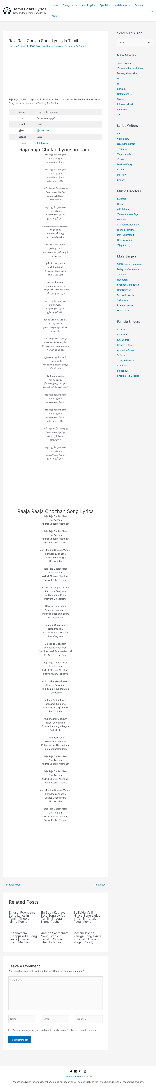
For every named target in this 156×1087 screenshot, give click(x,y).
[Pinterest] (80, 1071)
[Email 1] (75, 1071)
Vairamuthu (123, 138)
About (55, 15)
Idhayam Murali (125, 104)
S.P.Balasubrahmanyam (129, 264)
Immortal (122, 109)
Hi (118, 83)
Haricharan (123, 310)
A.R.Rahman (123, 209)
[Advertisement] (56, 75)
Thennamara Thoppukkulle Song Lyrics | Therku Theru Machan (23, 937)
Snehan (121, 179)
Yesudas (69, 46)
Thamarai (122, 149)
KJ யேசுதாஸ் (43, 143)
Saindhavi (122, 370)
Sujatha (121, 355)
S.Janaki (121, 329)
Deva (120, 204)
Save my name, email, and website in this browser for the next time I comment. (54, 1030)
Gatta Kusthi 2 (124, 93)
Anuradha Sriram (126, 350)
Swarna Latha (124, 345)
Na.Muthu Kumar (126, 143)
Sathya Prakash (125, 295)
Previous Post (12, 884)
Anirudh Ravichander (128, 224)
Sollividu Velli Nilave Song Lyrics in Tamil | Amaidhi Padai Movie (87, 917)
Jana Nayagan (124, 63)
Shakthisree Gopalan (128, 375)
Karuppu (121, 88)
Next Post (101, 884)
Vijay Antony (124, 245)
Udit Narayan (124, 289)
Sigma (120, 99)
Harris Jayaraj (124, 240)
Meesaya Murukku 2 (128, 73)
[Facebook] (71, 1071)
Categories (69, 5)
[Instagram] (84, 1071)
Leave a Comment (18, 46)
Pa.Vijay (121, 174)
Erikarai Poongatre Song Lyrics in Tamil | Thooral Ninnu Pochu (22, 917)
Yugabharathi (124, 154)
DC (119, 78)
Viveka (120, 159)
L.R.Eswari (122, 334)
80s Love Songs (44, 46)
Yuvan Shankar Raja (127, 214)
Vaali (119, 133)
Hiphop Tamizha (126, 229)
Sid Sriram (122, 300)
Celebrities (121, 5)
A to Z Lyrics (88, 5)
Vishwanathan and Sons (130, 68)
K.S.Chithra (123, 339)
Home (55, 5)
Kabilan (121, 169)
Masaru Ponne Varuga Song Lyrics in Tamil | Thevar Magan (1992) (87, 937)
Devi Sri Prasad (125, 234)
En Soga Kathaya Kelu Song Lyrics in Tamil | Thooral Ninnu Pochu (54, 917)
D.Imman (121, 219)
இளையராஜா (43, 130)
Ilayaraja (58, 46)
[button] (151, 10)
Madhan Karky (124, 164)
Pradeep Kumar (125, 305)
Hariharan (122, 279)
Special (104, 5)
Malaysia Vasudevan (128, 269)
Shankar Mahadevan (128, 284)
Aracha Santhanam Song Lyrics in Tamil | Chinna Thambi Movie (54, 937)
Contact (139, 5)
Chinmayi (122, 365)
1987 (32, 46)
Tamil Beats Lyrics (29, 9)
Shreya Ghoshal (125, 360)
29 (118, 114)
